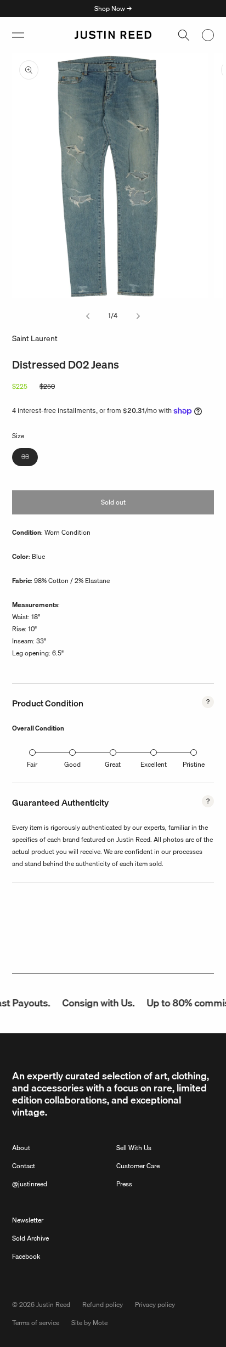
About (21, 1147)
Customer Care (138, 1166)
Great (113, 764)
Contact (23, 1166)
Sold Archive (30, 1238)
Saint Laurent (35, 338)
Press (124, 1184)
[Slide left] (88, 316)
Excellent (153, 764)
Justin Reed (53, 1304)
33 (29, 458)
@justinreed (29, 1184)
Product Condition (47, 703)
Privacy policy (155, 1304)
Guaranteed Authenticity (60, 802)
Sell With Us (133, 1147)
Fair (32, 764)
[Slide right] (138, 316)
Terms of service (35, 1322)
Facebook (26, 1256)
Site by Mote (89, 1322)
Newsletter (27, 1220)
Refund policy (102, 1304)
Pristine (194, 764)
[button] (18, 35)
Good (72, 764)
